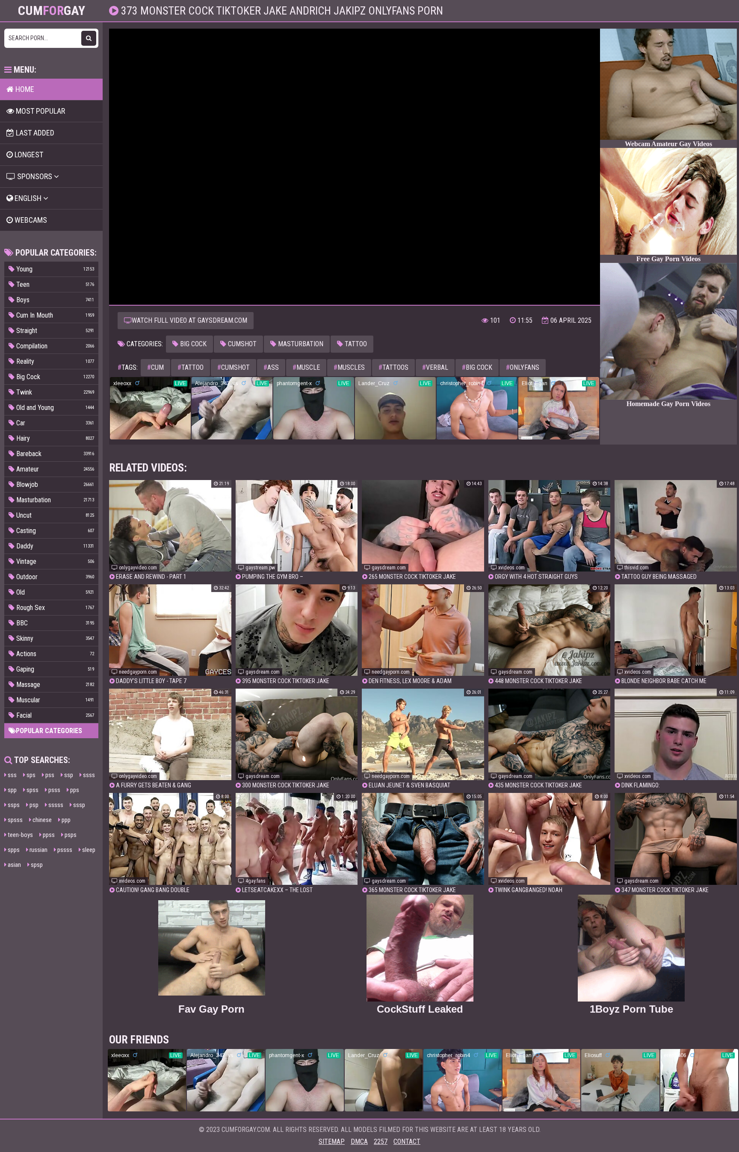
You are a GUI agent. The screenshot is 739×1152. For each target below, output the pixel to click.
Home (24, 89)
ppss (48, 835)
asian (13, 865)
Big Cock (192, 344)
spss (31, 790)
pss (49, 775)
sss (11, 775)
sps (30, 775)
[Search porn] (88, 38)
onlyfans (522, 367)
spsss (14, 820)
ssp (68, 775)
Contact (406, 1141)
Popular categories (49, 731)
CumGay (51, 10)
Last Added (34, 132)
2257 (380, 1141)
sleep (88, 850)
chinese (41, 820)
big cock (477, 367)
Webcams (30, 219)
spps (13, 850)
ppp (65, 820)
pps (74, 790)
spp (11, 790)
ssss (88, 775)
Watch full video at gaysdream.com (189, 320)
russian (37, 850)
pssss (64, 850)
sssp (78, 805)
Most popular (39, 110)
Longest (28, 154)
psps (70, 835)
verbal (435, 367)
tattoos (393, 367)
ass (271, 367)
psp (33, 805)
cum (155, 367)
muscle (306, 367)
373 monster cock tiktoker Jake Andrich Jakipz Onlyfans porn (280, 10)
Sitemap (332, 1141)
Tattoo (355, 344)
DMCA (359, 1141)
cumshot (233, 367)
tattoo (190, 367)
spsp (36, 865)
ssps (13, 805)
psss (53, 790)
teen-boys (19, 835)
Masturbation (299, 344)
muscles (349, 367)
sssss (55, 805)
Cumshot (241, 344)
